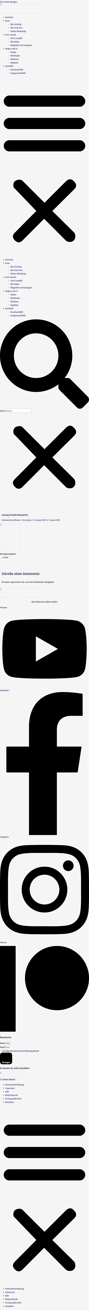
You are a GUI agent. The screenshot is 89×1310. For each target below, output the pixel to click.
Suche (2, 410)
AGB (7, 1091)
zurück (4, 557)
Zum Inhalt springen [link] (8, 1)
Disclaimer (9, 1102)
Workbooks (15, 55)
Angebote (14, 62)
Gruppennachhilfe (18, 73)
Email (2, 1047)
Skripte (13, 52)
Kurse (7, 20)
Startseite (9, 17)
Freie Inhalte (10, 34)
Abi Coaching (15, 24)
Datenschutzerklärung (22, 1050)
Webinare (14, 59)
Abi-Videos (14, 41)
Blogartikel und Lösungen (21, 45)
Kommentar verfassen (11, 519)
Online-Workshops (18, 31)
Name (3, 1043)
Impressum (10, 1088)
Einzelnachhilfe (16, 69)
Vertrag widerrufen (13, 1098)
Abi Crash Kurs (16, 27)
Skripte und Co (11, 48)
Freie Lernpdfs (16, 38)
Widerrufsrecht (11, 1095)
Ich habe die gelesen (20, 1050)
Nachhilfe (9, 66)
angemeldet (15, 581)
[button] (44, 166)
